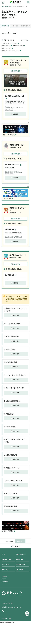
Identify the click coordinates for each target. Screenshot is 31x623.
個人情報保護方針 (5, 581)
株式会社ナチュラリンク (18, 45)
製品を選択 (15, 114)
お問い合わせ (5, 569)
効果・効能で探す (6, 559)
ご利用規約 (4, 578)
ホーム (3, 554)
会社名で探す (19, 559)
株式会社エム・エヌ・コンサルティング (11, 50)
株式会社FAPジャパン (6, 48)
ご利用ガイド (19, 569)
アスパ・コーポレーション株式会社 (10, 43)
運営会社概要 (4, 576)
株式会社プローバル (6, 45)
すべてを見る (24, 40)
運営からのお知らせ (21, 564)
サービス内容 (5, 564)
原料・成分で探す (7, 6)
